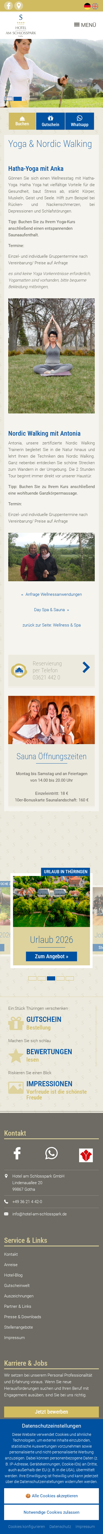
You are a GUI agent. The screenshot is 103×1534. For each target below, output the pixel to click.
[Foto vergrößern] (51, 73)
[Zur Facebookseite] (8, 5)
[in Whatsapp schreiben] (51, 1154)
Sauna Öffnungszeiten (51, 756)
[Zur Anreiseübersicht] (18, 5)
